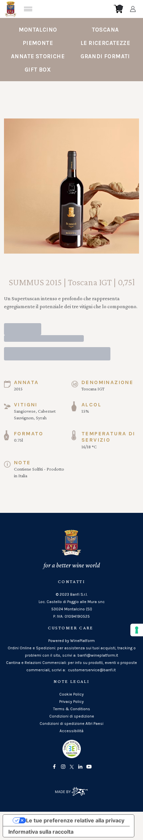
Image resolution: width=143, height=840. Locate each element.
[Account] (133, 9)
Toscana (105, 29)
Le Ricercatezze (105, 43)
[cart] (118, 9)
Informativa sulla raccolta (40, 831)
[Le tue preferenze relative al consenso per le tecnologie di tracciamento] (136, 630)
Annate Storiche (38, 56)
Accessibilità (71, 731)
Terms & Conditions (71, 709)
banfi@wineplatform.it (97, 655)
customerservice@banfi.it (92, 670)
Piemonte (38, 43)
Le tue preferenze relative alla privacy (75, 820)
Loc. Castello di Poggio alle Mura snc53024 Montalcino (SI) (72, 605)
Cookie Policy (71, 694)
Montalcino (38, 29)
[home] (73, 9)
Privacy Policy (71, 701)
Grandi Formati (105, 56)
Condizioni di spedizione (71, 716)
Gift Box (38, 69)
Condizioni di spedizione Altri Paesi (71, 723)
